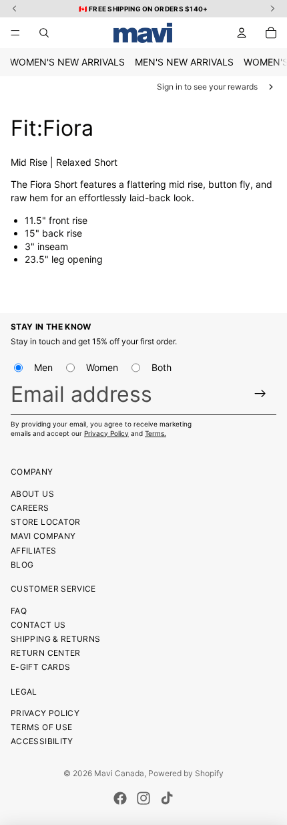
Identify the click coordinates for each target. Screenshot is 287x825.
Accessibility (42, 741)
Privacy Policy (106, 433)
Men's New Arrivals (184, 62)
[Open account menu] (241, 32)
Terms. (155, 433)
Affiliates (34, 551)
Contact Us (38, 625)
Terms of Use (41, 727)
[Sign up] (260, 393)
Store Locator (46, 522)
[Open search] (44, 32)
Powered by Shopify (186, 773)
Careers (30, 508)
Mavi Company (43, 536)
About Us (32, 494)
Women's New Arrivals (67, 62)
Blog (22, 565)
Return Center (46, 653)
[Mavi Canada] (143, 32)
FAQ (19, 611)
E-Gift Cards (40, 667)
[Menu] (15, 32)
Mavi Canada (119, 773)
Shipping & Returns (55, 639)
